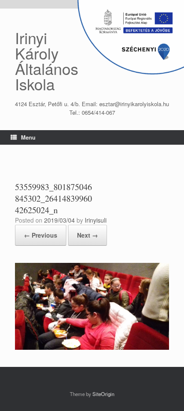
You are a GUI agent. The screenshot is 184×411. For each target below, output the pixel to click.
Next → (87, 235)
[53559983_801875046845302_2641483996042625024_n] (92, 347)
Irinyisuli (96, 220)
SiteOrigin (103, 393)
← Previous (40, 235)
